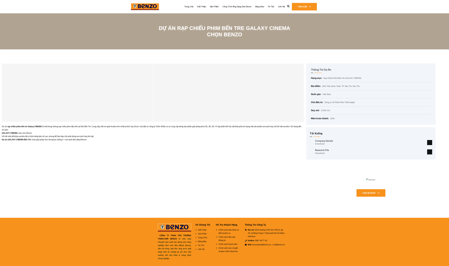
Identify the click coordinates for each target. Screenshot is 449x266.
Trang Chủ (188, 7)
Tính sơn (303, 7)
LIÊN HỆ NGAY (369, 193)
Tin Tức (271, 7)
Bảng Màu (259, 7)
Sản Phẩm (214, 7)
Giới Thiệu (201, 7)
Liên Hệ (281, 7)
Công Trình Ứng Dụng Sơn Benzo (237, 7)
